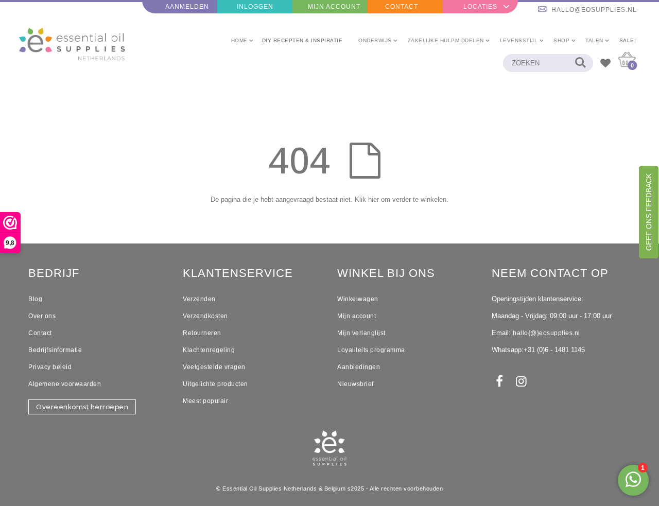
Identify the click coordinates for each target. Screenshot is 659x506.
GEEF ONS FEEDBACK (649, 212)
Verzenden (199, 299)
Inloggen (255, 6)
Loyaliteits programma (371, 350)
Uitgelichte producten (215, 384)
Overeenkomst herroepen (82, 407)
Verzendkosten (205, 316)
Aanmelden (187, 6)
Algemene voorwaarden (64, 384)
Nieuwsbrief (355, 384)
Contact (401, 6)
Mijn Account (334, 6)
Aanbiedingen (358, 367)
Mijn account (356, 316)
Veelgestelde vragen (214, 367)
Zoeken (580, 63)
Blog (35, 299)
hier (373, 199)
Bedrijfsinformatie (55, 350)
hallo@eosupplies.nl (594, 9)
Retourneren (202, 333)
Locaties (480, 6)
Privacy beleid (50, 367)
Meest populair (205, 401)
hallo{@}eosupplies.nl (546, 333)
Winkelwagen (357, 299)
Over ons (42, 316)
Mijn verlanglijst (361, 333)
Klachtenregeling (209, 350)
